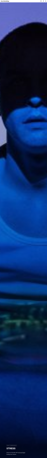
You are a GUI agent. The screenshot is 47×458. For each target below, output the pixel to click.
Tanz (8, 445)
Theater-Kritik (13, 445)
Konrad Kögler (22, 452)
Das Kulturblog (5, 1)
